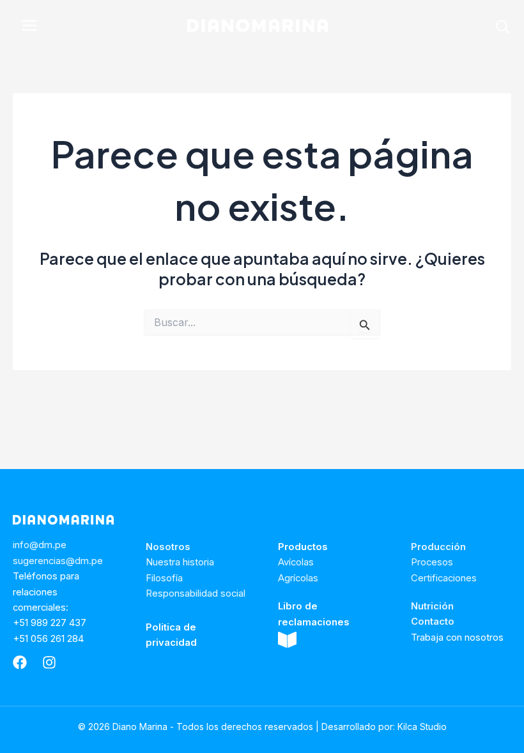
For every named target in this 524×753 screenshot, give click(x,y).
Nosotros (168, 547)
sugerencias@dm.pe (58, 561)
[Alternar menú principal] (30, 26)
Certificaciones (444, 578)
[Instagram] (49, 662)
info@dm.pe (39, 545)
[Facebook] (20, 662)
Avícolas (296, 562)
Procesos (432, 562)
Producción (438, 547)
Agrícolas (298, 578)
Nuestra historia (180, 562)
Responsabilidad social (195, 593)
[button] (503, 29)
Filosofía (164, 578)
